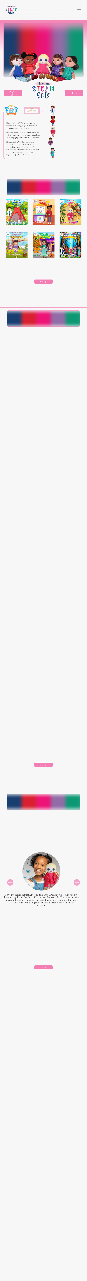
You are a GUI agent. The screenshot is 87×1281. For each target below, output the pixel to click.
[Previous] (10, 882)
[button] (52, 110)
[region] (43, 882)
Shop (74, 93)
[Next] (77, 882)
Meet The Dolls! (13, 93)
